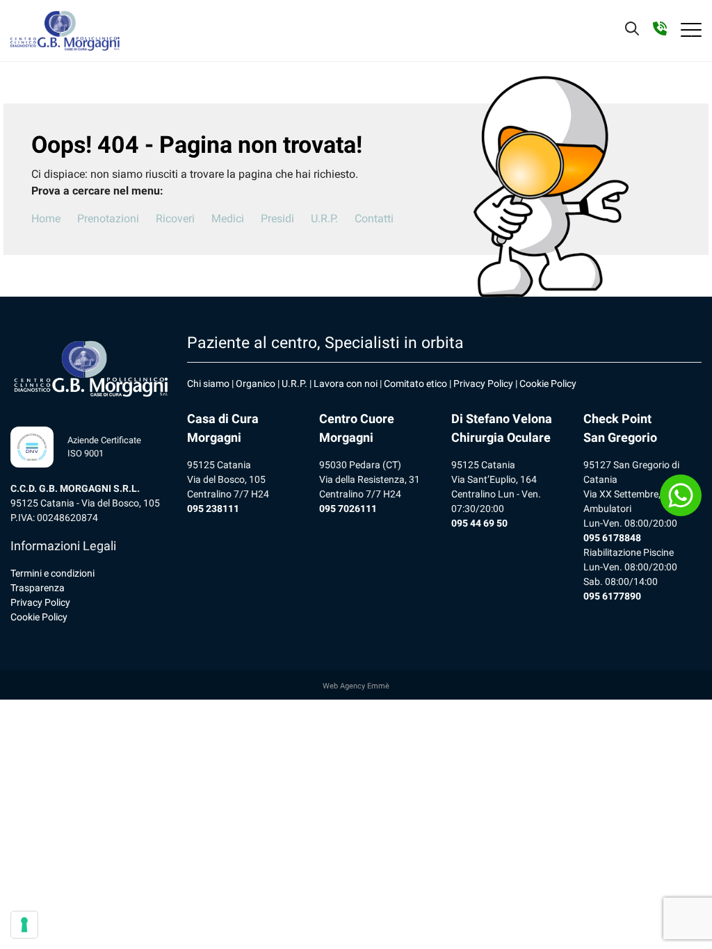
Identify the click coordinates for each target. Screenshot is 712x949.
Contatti (374, 218)
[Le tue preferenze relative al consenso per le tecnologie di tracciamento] (24, 924)
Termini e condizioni (52, 573)
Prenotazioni (108, 218)
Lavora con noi (346, 383)
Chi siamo (208, 383)
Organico (255, 383)
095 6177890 (612, 596)
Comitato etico (415, 383)
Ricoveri (175, 218)
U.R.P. (324, 218)
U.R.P (293, 383)
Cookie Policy (38, 616)
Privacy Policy (40, 602)
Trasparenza (37, 587)
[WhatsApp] (681, 495)
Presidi (277, 218)
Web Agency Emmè (356, 686)
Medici (227, 218)
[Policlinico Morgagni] (65, 30)
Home (45, 218)
